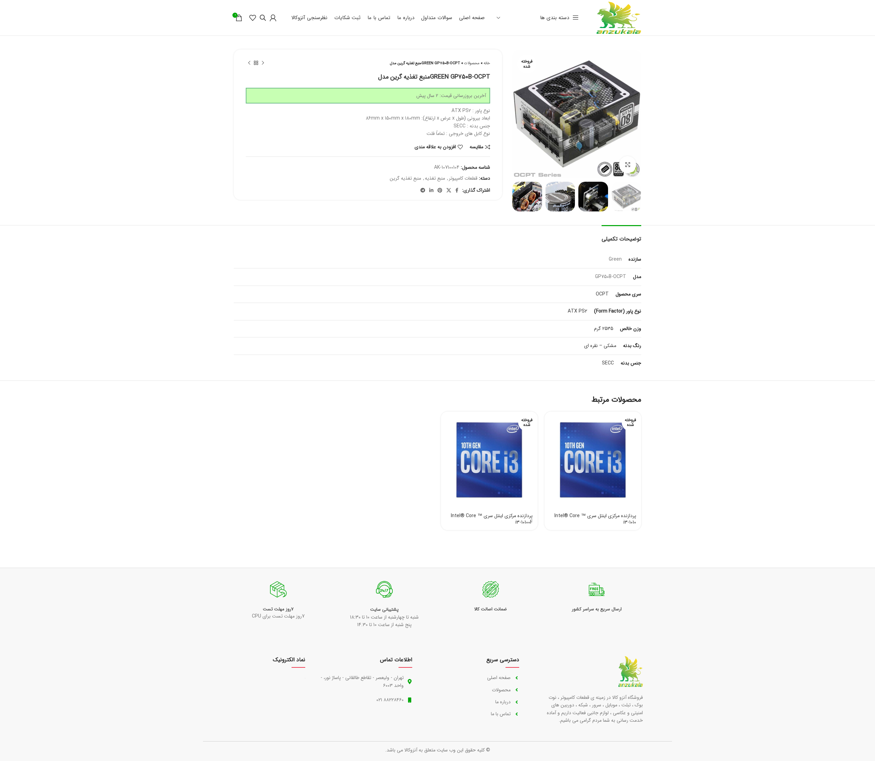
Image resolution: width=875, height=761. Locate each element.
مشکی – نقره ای (600, 345)
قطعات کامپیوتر (463, 178)
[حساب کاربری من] (273, 18)
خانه (487, 63)
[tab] (621, 235)
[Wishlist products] (252, 18)
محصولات (472, 63)
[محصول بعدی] (249, 63)
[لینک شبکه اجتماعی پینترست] (439, 190)
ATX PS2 (577, 311)
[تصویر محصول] (592, 460)
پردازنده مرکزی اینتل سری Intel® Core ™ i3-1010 (595, 519)
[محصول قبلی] (262, 63)
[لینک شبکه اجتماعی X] (448, 190)
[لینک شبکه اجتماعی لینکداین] (431, 190)
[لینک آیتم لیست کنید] (472, 677)
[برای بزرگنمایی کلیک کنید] (627, 164)
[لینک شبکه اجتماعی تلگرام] (422, 190)
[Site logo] (618, 17)
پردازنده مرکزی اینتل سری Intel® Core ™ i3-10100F (492, 519)
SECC (608, 363)
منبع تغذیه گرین (405, 178)
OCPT (602, 294)
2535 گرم (603, 328)
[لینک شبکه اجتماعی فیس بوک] (456, 190)
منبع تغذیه (435, 178)
